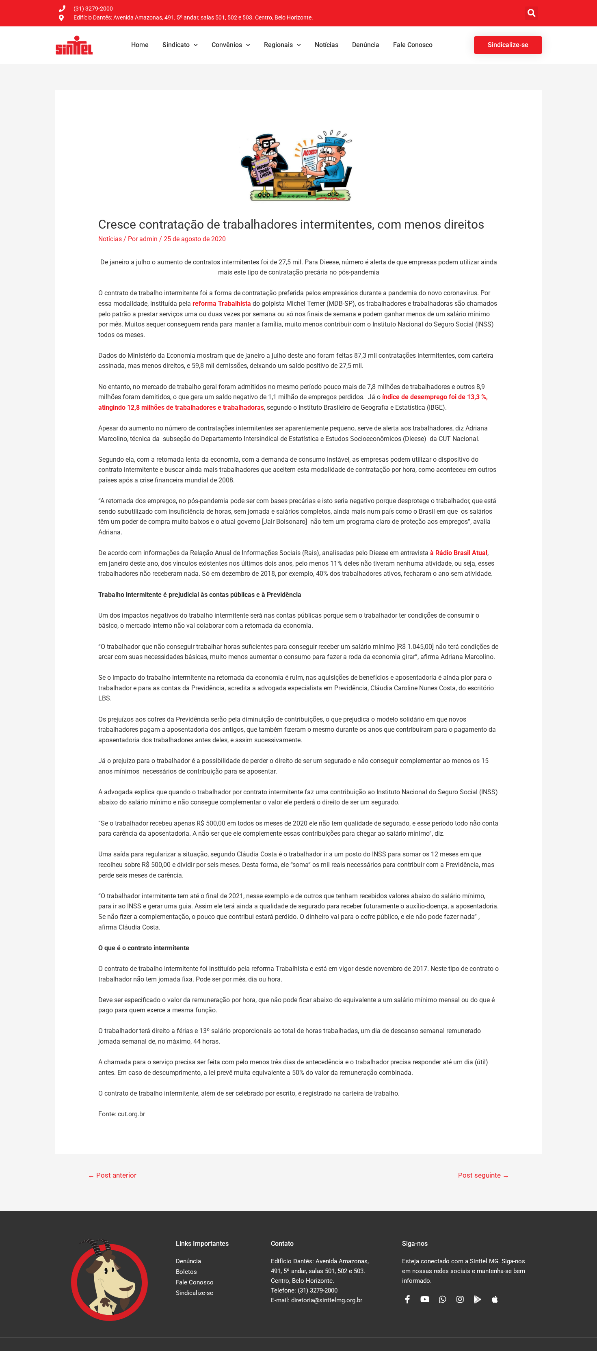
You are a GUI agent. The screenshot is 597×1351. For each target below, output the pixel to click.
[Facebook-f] (407, 1299)
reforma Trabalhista (222, 303)
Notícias (326, 45)
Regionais (278, 45)
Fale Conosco (413, 45)
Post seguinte (483, 1175)
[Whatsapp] (442, 1299)
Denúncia (365, 45)
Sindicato (176, 45)
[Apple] (495, 1299)
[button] (531, 13)
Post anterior (112, 1175)
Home (140, 45)
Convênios (227, 45)
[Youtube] (425, 1299)
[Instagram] (460, 1299)
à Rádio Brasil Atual (458, 553)
